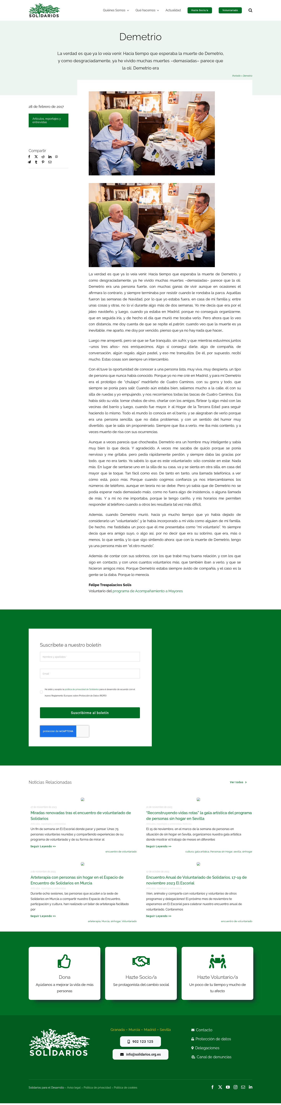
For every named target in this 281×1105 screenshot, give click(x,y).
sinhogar (247, 851)
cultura (189, 851)
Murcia (106, 921)
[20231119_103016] (82, 799)
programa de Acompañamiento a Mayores (148, 591)
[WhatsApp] (56, 156)
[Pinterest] (43, 162)
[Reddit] (43, 156)
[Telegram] (29, 162)
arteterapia (94, 921)
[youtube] (228, 1087)
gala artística (202, 851)
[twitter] (220, 1087)
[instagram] (235, 1087)
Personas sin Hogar (221, 851)
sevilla (237, 851)
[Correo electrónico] (49, 162)
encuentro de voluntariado (121, 851)
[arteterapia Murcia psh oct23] (82, 864)
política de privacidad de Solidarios (82, 689)
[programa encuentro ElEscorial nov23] (198, 864)
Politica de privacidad (97, 1087)
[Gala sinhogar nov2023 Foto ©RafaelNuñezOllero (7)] (198, 799)
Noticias (187, 824)
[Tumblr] (36, 162)
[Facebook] (29, 156)
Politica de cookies (125, 1087)
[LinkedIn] (49, 156)
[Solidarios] (44, 5)
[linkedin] (250, 1087)
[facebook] (212, 1087)
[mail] (243, 1087)
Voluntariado (129, 921)
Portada (236, 75)
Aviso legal (74, 1087)
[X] (36, 156)
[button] (250, 10)
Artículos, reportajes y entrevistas (46, 120)
